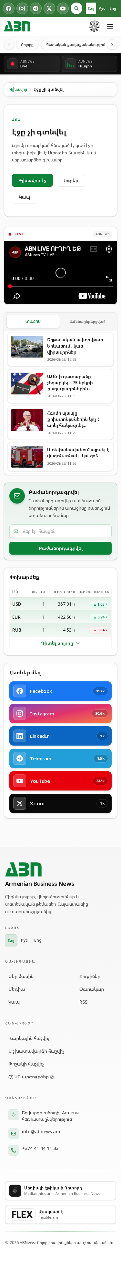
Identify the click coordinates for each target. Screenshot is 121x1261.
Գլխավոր (18, 89)
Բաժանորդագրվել (61, 548)
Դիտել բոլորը (57, 643)
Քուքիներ (89, 976)
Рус (102, 8)
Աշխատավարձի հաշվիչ (36, 1051)
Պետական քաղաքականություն (76, 44)
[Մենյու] (110, 26)
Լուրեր (71, 180)
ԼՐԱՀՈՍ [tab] (33, 321)
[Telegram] (36, 8)
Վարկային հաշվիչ (29, 1038)
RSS (83, 1002)
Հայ (91, 8)
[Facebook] (9, 8)
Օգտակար (91, 989)
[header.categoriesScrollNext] (112, 44)
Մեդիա (16, 989)
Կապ (24, 197)
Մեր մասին (21, 976)
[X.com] (49, 8)
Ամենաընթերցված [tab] (88, 321)
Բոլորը (27, 44)
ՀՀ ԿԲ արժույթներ (28, 1077)
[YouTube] (63, 8)
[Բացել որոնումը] (76, 8)
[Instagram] (22, 8)
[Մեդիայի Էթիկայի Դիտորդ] (94, 26)
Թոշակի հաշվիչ (26, 1064)
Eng (113, 8)
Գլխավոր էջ (32, 180)
